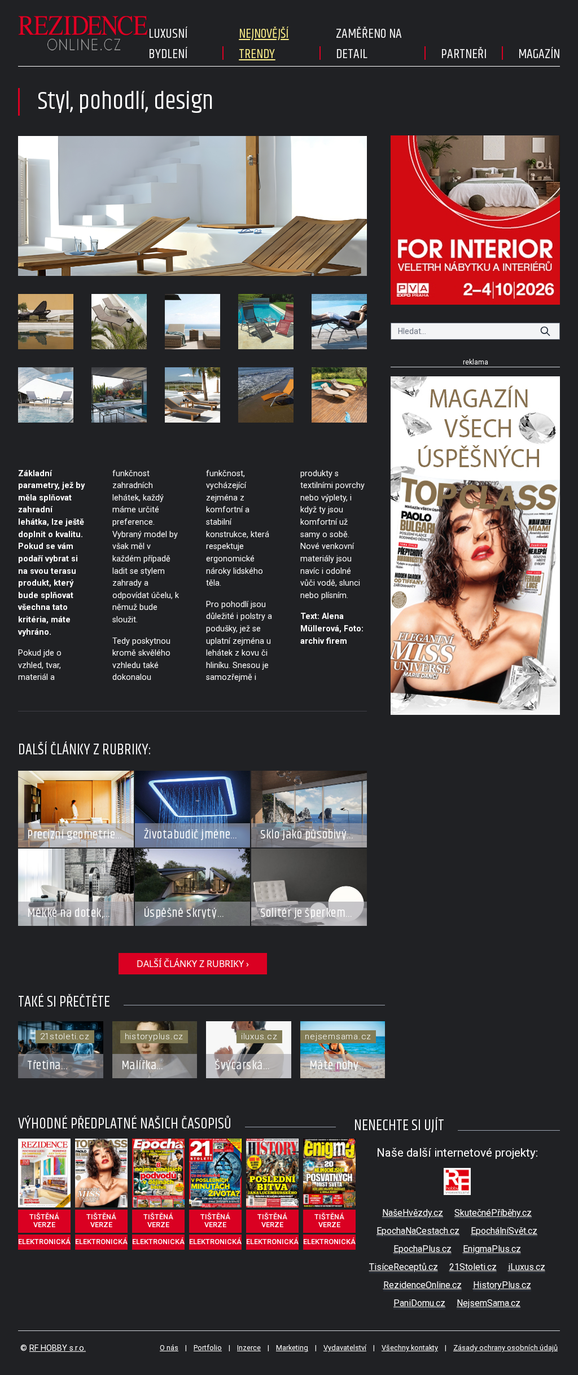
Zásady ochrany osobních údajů (505, 1347)
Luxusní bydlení (167, 44)
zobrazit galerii (193, 205)
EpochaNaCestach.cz (417, 1230)
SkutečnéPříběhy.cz (493, 1212)
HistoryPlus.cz (502, 1285)
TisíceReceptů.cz (403, 1267)
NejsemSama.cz (488, 1303)
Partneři (464, 54)
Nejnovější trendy (263, 44)
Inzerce (249, 1347)
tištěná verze (44, 1221)
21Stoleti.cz (473, 1267)
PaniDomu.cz (419, 1303)
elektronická (44, 1241)
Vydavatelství (344, 1347)
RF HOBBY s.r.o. (57, 1348)
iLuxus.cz (526, 1267)
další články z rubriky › (193, 963)
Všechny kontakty (410, 1347)
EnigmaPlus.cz (492, 1249)
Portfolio (208, 1347)
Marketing (292, 1347)
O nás (169, 1347)
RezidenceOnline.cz (422, 1285)
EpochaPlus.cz (422, 1249)
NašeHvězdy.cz (412, 1212)
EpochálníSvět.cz (504, 1230)
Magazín (539, 54)
